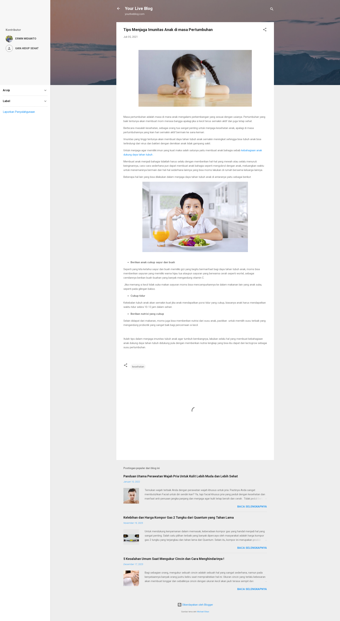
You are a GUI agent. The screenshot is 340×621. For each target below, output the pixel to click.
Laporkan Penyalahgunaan (19, 112)
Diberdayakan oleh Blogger (197, 604)
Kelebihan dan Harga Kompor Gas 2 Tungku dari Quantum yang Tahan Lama (178, 517)
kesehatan (138, 366)
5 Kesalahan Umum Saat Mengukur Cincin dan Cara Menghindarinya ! (173, 559)
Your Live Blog (139, 8)
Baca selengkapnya (252, 506)
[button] (265, 30)
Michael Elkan (203, 612)
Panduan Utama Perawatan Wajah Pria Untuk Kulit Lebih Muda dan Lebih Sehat (180, 476)
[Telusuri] (272, 9)
